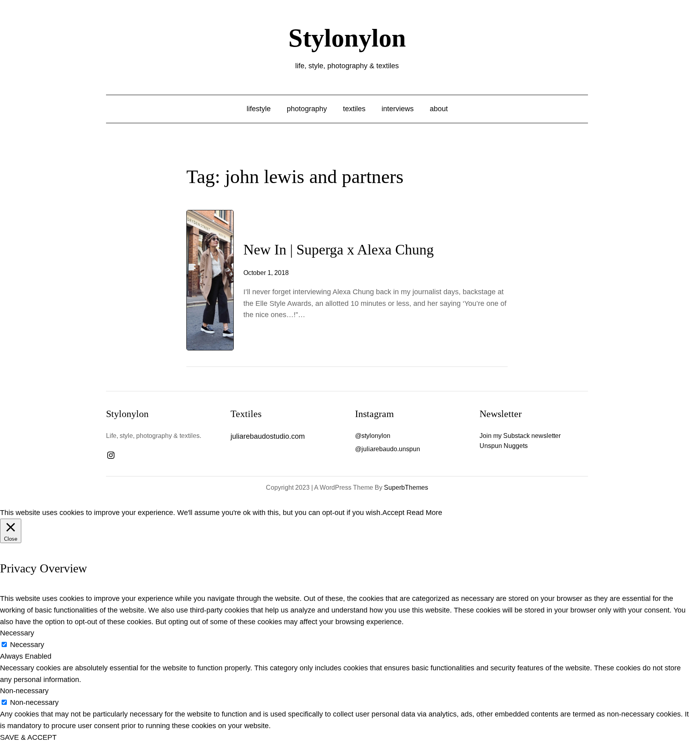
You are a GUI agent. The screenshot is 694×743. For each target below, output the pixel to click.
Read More (424, 513)
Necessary (27, 645)
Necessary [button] (17, 633)
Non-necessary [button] (24, 691)
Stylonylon (347, 38)
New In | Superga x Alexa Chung (338, 250)
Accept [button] (393, 513)
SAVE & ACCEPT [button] (28, 737)
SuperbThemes (406, 487)
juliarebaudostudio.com (268, 436)
